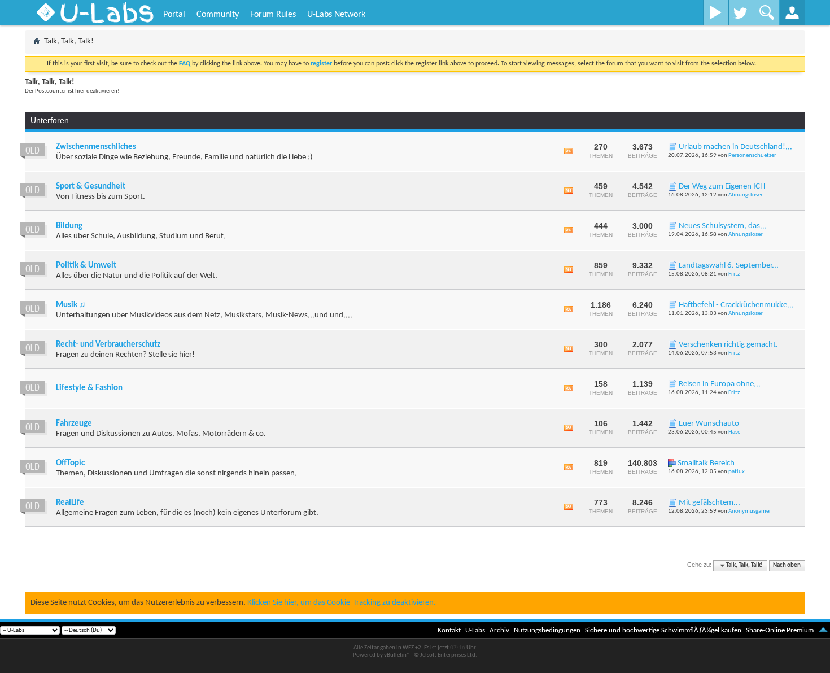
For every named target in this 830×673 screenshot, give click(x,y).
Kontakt (449, 630)
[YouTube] (715, 12)
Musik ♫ (70, 305)
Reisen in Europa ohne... (720, 384)
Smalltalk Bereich (706, 463)
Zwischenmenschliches (96, 147)
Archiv (499, 630)
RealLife (70, 503)
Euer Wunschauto (709, 423)
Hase (734, 432)
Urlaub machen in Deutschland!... (735, 147)
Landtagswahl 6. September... (729, 265)
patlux (736, 472)
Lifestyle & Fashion (89, 388)
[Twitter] (741, 12)
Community (217, 14)
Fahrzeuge (74, 423)
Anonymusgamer (749, 511)
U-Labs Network (336, 14)
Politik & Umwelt (86, 265)
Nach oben (787, 565)
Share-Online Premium (780, 630)
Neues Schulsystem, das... (723, 226)
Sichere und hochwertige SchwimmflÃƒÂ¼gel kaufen (663, 630)
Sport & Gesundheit (90, 186)
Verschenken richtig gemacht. (728, 344)
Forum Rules (273, 14)
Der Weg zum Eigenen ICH (722, 186)
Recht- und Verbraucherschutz (108, 344)
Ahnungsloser (745, 195)
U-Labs (475, 630)
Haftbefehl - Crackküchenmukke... (736, 305)
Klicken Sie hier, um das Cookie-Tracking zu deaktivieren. (341, 602)
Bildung (69, 226)
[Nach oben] (823, 630)
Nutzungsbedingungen (547, 630)
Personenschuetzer (752, 155)
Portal (174, 14)
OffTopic (70, 463)
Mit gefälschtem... (709, 503)
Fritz (734, 274)
